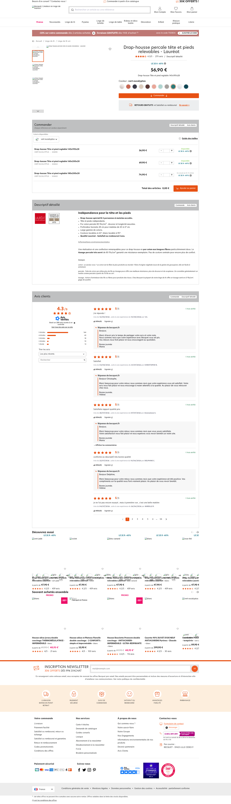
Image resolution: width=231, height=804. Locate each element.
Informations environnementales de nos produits (135, 741)
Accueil (39, 41)
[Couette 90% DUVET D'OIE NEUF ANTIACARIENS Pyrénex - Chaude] (162, 615)
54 (161, 519)
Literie (191, 22)
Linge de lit (70, 22)
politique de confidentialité (133, 679)
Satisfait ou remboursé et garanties (50, 739)
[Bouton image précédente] (38, 47)
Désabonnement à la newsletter (90, 745)
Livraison (38, 724)
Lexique (79, 737)
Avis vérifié (191, 308)
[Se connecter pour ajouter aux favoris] (110, 49)
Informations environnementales (94, 242)
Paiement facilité (41, 728)
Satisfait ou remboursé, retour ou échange (49, 733)
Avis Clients (123, 751)
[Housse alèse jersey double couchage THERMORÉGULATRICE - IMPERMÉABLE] (50, 615)
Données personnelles (121, 789)
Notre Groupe (124, 732)
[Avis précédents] (123, 519)
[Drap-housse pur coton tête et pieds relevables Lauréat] (50, 555)
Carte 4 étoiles (82, 725)
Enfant (161, 22)
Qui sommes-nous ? (126, 724)
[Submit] (72, 10)
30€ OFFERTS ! (189, 1)
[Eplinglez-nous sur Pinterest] (94, 772)
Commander (158, 96)
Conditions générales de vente (75, 789)
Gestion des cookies (143, 789)
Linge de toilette (100, 22)
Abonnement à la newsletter (88, 741)
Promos (39, 22)
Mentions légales (100, 789)
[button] (32, 575)
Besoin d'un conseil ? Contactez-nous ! (49, 2)
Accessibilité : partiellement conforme (173, 789)
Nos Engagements (126, 736)
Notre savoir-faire (126, 728)
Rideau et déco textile (130, 22)
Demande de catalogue (86, 729)
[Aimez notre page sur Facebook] (79, 772)
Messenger (173, 727)
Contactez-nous (168, 719)
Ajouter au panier (188, 188)
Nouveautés (54, 22)
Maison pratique (176, 22)
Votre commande (43, 719)
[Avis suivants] (166, 519)
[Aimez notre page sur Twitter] (84, 772)
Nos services (83, 719)
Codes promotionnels (43, 747)
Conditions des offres (43, 751)
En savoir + (184, 105)
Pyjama (85, 22)
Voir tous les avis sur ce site (62, 327)
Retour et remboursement (45, 743)
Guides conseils (83, 733)
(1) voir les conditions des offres (44, 800)
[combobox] (109, 10)
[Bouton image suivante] (38, 111)
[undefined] (74, 323)
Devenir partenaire (126, 747)
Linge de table (115, 22)
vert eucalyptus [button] (48, 139)
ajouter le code (189, 33)
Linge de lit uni (64, 41)
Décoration (146, 22)
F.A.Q (78, 749)
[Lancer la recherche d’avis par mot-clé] (84, 360)
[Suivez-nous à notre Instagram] (89, 772)
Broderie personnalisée (86, 753)
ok (195, 669)
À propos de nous (127, 719)
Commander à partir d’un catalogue (123, 2)
